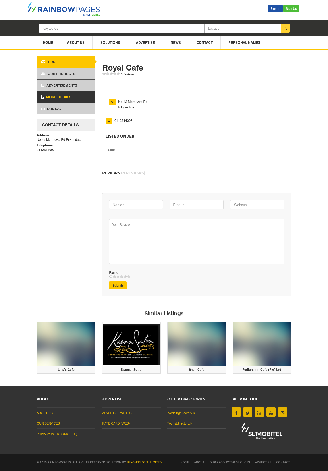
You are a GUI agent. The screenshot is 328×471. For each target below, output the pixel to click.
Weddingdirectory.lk (181, 413)
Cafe (111, 149)
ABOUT (199, 462)
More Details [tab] (58, 96)
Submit (117, 285)
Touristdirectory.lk (179, 423)
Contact (205, 42)
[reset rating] (111, 276)
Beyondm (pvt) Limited (144, 462)
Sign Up (291, 8)
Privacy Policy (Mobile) (57, 434)
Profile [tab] (55, 61)
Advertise (145, 42)
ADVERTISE (263, 462)
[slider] (111, 73)
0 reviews (127, 74)
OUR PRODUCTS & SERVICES (230, 462)
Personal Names (244, 42)
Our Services (48, 423)
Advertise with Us (117, 413)
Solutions (110, 42)
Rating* (114, 272)
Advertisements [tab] (61, 85)
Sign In (275, 8)
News (176, 42)
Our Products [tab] (61, 73)
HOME (184, 462)
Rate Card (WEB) (116, 423)
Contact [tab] (55, 108)
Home (48, 42)
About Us (76, 42)
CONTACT (283, 462)
